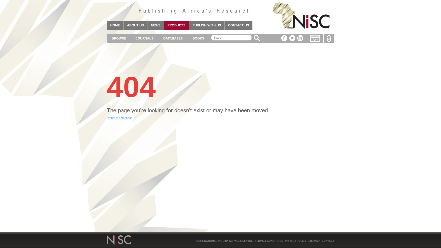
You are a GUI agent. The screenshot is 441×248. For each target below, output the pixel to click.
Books (198, 38)
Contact (328, 241)
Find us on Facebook (284, 38)
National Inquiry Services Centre (228, 241)
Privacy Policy (296, 241)
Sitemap (314, 241)
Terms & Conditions (269, 241)
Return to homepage (120, 118)
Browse (119, 38)
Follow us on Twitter (292, 38)
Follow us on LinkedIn (300, 38)
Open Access (329, 38)
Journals (144, 38)
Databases (173, 38)
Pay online (315, 38)
